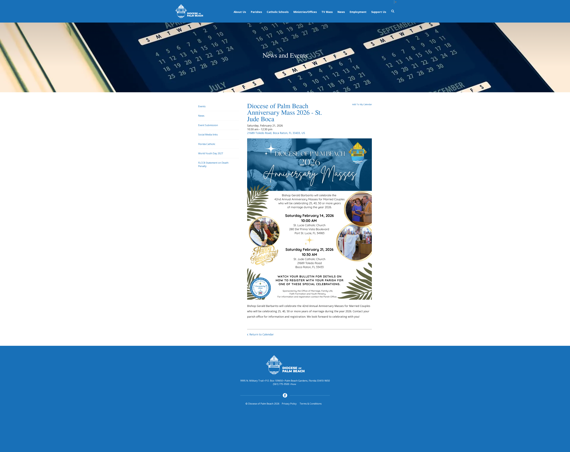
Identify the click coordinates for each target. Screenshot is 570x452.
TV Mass (327, 12)
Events (202, 106)
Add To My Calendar (362, 104)
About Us (240, 12)
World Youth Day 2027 (210, 153)
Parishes (256, 12)
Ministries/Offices (305, 12)
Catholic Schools (278, 12)
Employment (358, 12)
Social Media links (208, 134)
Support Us (378, 12)
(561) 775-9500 (281, 384)
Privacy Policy (289, 403)
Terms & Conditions (311, 403)
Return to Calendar (261, 334)
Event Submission (208, 125)
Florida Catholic (206, 144)
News (341, 12)
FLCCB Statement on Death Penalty (213, 164)
